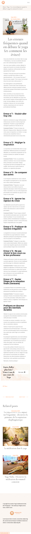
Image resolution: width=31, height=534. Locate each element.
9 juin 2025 (13, 17)
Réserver (4, 533)
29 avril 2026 (15, 426)
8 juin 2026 (15, 455)
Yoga (8, 7)
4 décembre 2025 (15, 411)
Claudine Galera (16, 19)
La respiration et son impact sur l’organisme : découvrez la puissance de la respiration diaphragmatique (15, 416)
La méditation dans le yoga (15, 448)
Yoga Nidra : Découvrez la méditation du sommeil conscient (15, 479)
